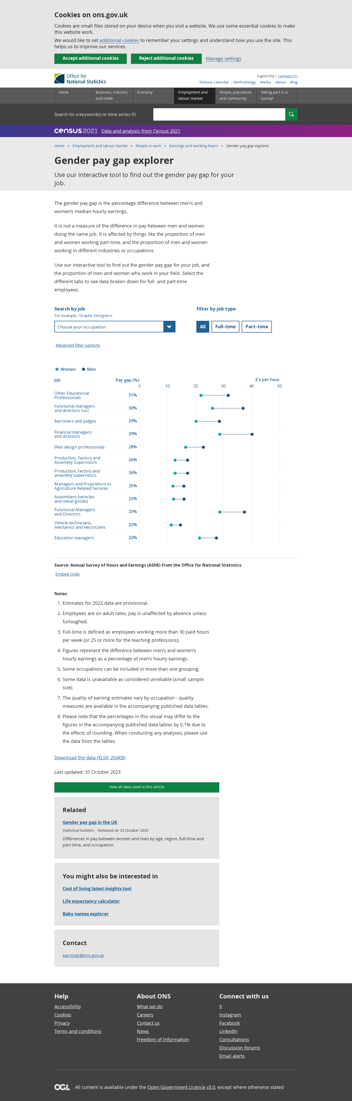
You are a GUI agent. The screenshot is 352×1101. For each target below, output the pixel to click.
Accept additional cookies (91, 58)
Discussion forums (239, 1048)
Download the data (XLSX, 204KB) (89, 757)
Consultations (234, 1039)
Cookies (62, 1015)
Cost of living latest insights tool (97, 889)
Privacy (62, 1023)
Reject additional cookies (166, 58)
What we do (150, 1006)
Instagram (230, 1015)
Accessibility (67, 1006)
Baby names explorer (86, 914)
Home (64, 92)
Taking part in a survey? (274, 95)
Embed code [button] (67, 574)
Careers (145, 1015)
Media (265, 82)
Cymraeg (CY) (288, 76)
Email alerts (232, 1056)
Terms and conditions (78, 1031)
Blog (294, 82)
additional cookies (119, 40)
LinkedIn (228, 1031)
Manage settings (223, 58)
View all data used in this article (136, 786)
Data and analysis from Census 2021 (141, 131)
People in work (148, 145)
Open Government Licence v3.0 (181, 1087)
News (143, 1031)
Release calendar (214, 82)
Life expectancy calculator (91, 901)
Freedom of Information (163, 1039)
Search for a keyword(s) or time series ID (95, 114)
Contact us (148, 1023)
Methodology (244, 82)
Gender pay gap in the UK (90, 822)
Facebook (229, 1023)
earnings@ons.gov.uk (83, 955)
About (280, 82)
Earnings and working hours (193, 145)
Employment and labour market (100, 145)
